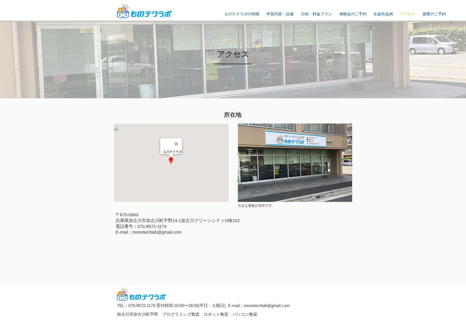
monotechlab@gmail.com (157, 232)
